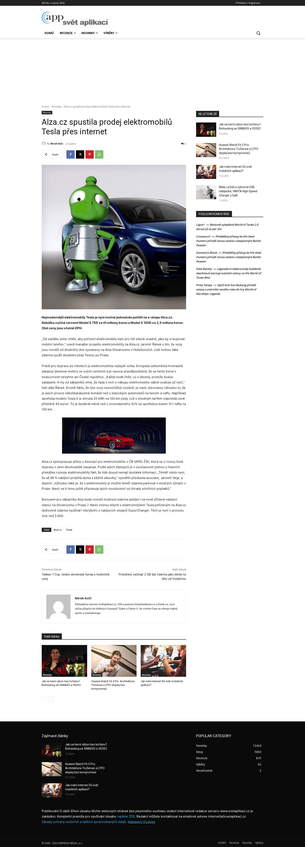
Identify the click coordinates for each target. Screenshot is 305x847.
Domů (45, 106)
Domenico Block (206, 253)
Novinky (56, 106)
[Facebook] (70, 154)
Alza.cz (58, 529)
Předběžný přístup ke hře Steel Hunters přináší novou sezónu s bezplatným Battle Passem (228, 241)
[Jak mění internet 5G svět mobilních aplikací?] (163, 661)
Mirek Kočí (56, 143)
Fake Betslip (204, 269)
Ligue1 (200, 224)
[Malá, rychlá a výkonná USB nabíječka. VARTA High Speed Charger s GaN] (206, 192)
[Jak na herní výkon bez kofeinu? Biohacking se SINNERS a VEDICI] (64, 661)
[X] (80, 154)
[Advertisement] (152, 69)
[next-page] (51, 698)
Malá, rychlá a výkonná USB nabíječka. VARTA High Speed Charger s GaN (238, 191)
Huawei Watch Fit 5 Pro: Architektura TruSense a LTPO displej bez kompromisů (112, 685)
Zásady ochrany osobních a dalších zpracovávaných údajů (84, 822)
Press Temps (204, 285)
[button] (258, 33)
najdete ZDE (126, 816)
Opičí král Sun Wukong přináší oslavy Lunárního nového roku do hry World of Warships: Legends (226, 289)
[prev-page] (44, 698)
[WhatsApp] (99, 154)
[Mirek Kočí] (44, 144)
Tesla (69, 529)
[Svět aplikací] (75, 19)
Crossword (203, 236)
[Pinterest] (89, 154)
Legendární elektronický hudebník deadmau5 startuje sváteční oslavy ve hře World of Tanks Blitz (228, 273)
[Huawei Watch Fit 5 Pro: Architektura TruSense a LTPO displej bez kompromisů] (114, 661)
